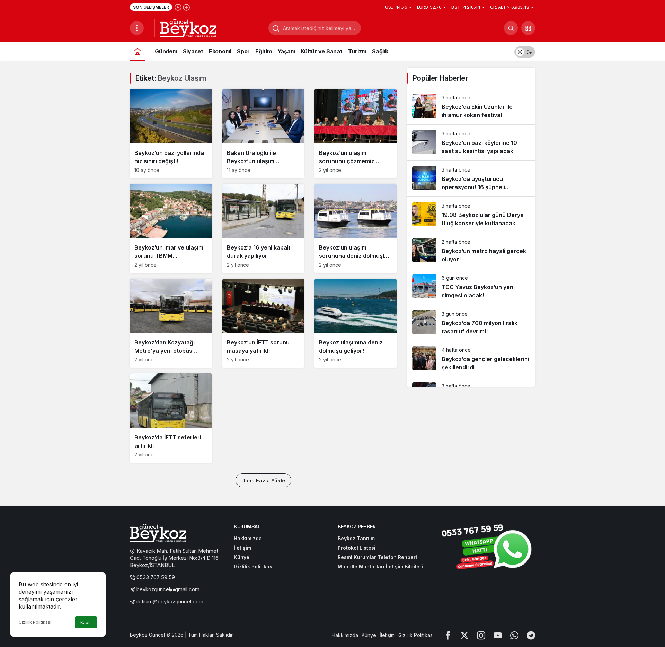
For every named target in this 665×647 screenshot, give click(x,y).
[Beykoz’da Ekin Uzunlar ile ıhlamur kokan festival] (471, 106)
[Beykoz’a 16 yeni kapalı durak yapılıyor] (263, 228)
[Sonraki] (186, 7)
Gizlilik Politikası (35, 622)
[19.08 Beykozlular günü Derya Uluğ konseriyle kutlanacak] (471, 215)
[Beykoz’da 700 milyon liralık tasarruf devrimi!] (471, 323)
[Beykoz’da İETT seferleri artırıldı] (171, 418)
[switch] (524, 51)
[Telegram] (531, 635)
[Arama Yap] (511, 28)
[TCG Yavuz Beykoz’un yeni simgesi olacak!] (471, 287)
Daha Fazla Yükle (263, 480)
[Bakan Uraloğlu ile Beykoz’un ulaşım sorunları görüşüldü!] (263, 133)
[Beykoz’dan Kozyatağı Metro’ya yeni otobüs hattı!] (171, 323)
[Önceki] (178, 7)
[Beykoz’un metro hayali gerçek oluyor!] (471, 251)
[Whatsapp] (514, 635)
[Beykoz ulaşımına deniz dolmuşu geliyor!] (355, 323)
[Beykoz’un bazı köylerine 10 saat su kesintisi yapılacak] (471, 142)
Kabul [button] (86, 622)
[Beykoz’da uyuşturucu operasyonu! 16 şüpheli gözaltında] (471, 178)
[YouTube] (498, 635)
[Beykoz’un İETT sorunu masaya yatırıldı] (263, 323)
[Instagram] (481, 635)
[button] (528, 28)
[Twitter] (464, 635)
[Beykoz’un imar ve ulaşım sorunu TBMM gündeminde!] (171, 228)
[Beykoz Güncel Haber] (188, 27)
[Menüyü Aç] (137, 28)
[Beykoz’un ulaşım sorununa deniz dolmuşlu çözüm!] (355, 228)
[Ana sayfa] (137, 51)
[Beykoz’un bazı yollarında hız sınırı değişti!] (171, 133)
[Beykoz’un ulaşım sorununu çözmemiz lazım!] (355, 133)
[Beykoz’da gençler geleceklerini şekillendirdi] (471, 359)
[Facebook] (448, 635)
